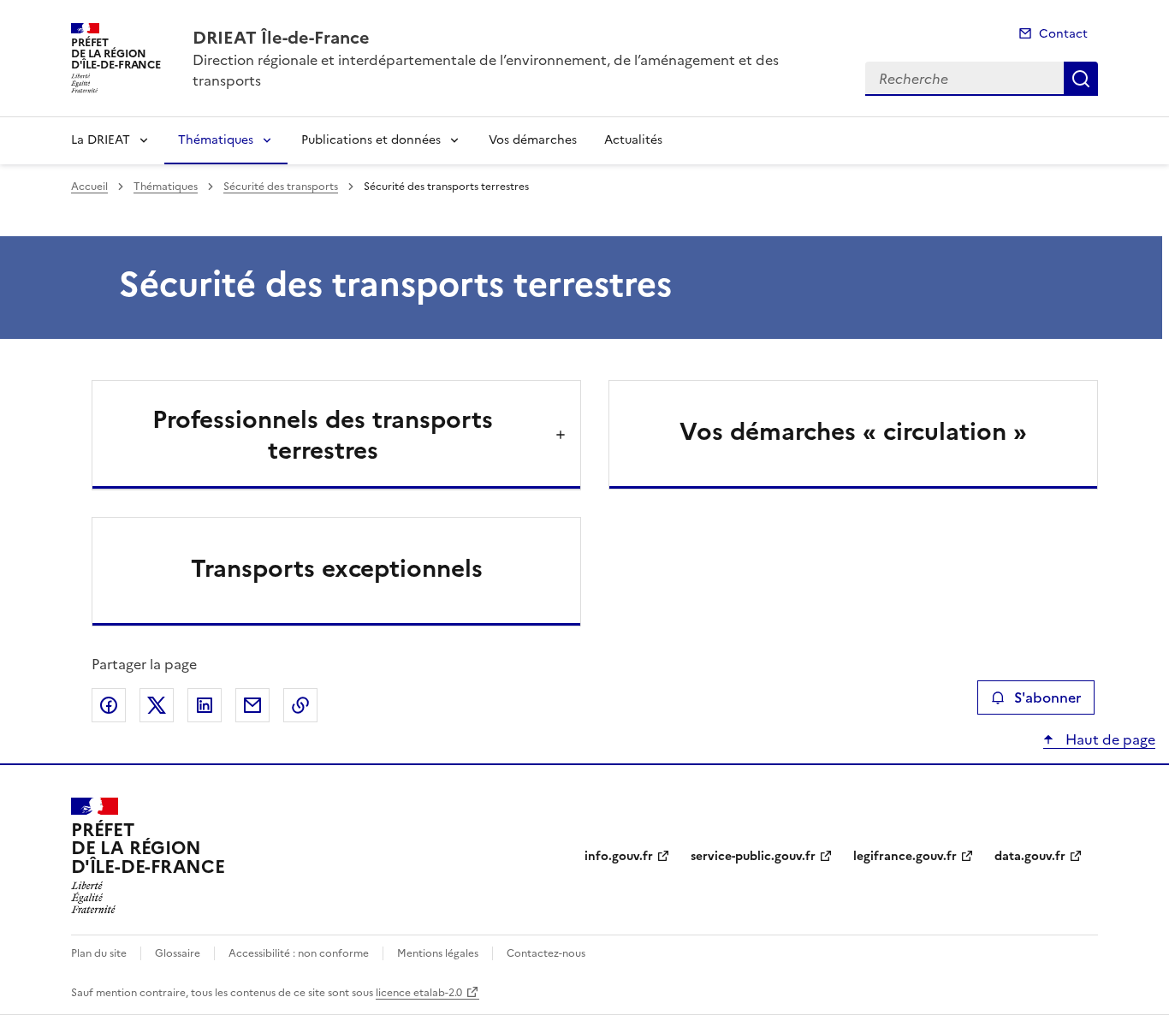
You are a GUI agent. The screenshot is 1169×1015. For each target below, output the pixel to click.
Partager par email (252, 705)
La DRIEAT (100, 140)
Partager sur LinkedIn (204, 705)
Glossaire (177, 953)
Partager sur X (156, 705)
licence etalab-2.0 (419, 992)
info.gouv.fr (618, 856)
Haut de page (1108, 739)
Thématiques (215, 140)
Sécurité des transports (280, 186)
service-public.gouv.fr (753, 856)
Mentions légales (437, 953)
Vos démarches (533, 140)
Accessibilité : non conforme (298, 953)
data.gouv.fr (1029, 856)
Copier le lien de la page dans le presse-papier (300, 705)
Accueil (89, 186)
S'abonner (1047, 697)
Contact (1063, 34)
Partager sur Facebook (109, 705)
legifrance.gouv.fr (905, 856)
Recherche (1081, 79)
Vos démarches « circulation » (853, 431)
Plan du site (99, 953)
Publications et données (371, 140)
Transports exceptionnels (337, 568)
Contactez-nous (546, 953)
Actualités (633, 140)
